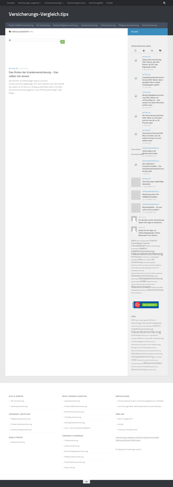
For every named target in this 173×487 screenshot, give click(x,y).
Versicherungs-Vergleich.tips (38, 14)
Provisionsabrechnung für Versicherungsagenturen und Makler (141, 401)
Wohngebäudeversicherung (139, 290)
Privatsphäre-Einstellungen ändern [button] (128, 449)
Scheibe (155, 276)
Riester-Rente (69, 468)
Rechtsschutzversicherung (74, 412)
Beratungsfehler (144, 240)
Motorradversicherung (19, 406)
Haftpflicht (143, 249)
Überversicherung (136, 293)
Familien (148, 246)
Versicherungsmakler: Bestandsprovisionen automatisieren (139, 406)
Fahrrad (146, 243)
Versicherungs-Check (148, 284)
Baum (138, 240)
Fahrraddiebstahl (138, 246)
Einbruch (153, 241)
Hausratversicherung (89, 25)
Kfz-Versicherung (43, 25)
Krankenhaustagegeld (149, 262)
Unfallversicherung (108, 25)
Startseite (11, 3)
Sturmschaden (135, 281)
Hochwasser (136, 257)
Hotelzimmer (145, 257)
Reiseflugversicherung (137, 270)
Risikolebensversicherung (142, 276)
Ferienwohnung (155, 246)
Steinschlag (134, 279)
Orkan (154, 268)
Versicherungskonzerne (76, 3)
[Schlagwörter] (160, 50)
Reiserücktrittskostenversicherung (141, 273)
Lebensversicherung (150, 265)
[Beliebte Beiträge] (143, 50)
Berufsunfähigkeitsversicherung (65, 25)
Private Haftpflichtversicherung (21, 25)
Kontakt (109, 3)
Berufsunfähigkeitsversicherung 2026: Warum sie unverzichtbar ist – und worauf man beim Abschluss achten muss (153, 100)
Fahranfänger (137, 243)
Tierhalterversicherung (72, 417)
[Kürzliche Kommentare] (152, 50)
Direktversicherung (149, 25)
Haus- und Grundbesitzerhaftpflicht (77, 428)
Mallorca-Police (147, 344)
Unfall (143, 281)
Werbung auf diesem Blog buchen (128, 440)
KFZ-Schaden (147, 259)
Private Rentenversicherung (74, 462)
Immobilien (134, 259)
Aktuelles (13, 68)
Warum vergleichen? (125, 419)
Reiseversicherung (156, 273)
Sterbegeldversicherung (150, 278)
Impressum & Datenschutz (128, 430)
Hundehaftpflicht (154, 257)
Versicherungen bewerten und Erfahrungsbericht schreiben (137, 437)
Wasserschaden (141, 286)
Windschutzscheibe (157, 287)
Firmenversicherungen (53, 3)
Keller (140, 260)
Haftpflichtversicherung (142, 251)
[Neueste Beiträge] (135, 50)
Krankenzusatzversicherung (21, 430)
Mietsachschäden (140, 268)
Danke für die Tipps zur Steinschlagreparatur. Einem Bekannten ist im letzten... (149, 232)
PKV (157, 268)
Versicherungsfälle (96, 3)
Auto (133, 240)
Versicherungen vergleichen (29, 3)
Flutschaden (134, 248)
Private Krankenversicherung (21, 424)
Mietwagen (149, 268)
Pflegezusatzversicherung (129, 25)
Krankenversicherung (137, 265)
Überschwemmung (155, 290)
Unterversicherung (136, 284)
